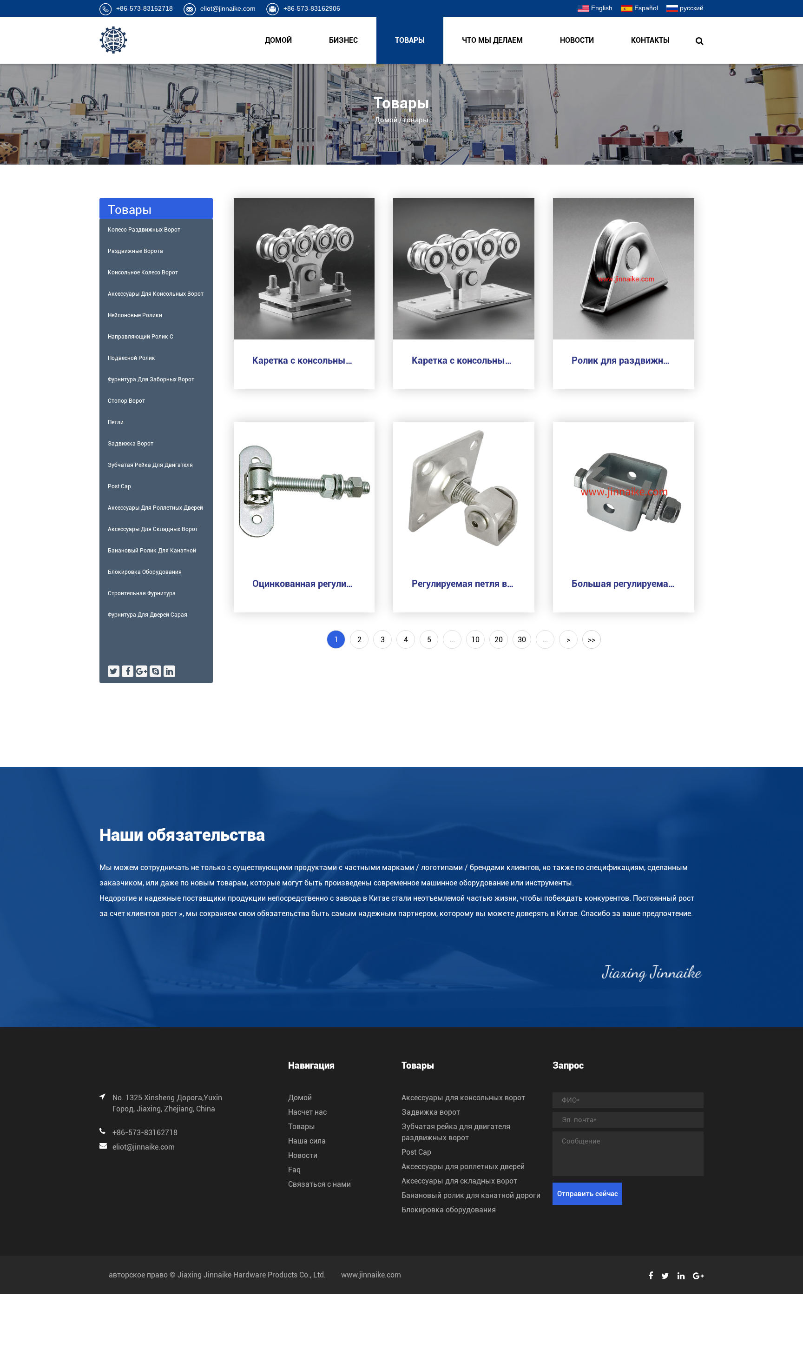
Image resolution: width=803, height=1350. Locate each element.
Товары (301, 1126)
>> (591, 639)
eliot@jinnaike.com (228, 8)
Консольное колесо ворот (143, 272)
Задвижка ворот (130, 443)
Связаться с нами (319, 1184)
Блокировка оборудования (145, 572)
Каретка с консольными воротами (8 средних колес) (464, 360)
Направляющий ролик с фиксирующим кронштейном (147, 340)
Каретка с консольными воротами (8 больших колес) (304, 360)
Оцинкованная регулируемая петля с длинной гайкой (304, 583)
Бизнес (343, 40)
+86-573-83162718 (144, 8)
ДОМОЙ (278, 40)
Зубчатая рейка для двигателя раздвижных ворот (150, 469)
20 (498, 639)
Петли (116, 422)
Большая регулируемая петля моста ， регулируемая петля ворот (624, 583)
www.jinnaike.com (371, 1274)
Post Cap (119, 486)
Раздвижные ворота (135, 251)
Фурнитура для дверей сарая (147, 615)
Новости (577, 40)
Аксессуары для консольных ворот (156, 294)
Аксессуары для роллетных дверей (155, 508)
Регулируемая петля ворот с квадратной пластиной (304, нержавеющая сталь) (464, 583)
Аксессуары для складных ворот (153, 529)
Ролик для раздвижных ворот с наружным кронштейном (624, 360)
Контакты (650, 40)
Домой (386, 120)
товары (410, 40)
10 (475, 639)
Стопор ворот (126, 401)
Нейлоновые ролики (135, 315)
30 (522, 639)
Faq (294, 1169)
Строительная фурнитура (142, 593)
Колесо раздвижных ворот (144, 229)
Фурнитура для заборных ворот (151, 379)
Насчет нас (307, 1112)
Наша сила (307, 1141)
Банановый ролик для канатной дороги (152, 554)
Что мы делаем (492, 40)
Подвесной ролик (131, 358)
